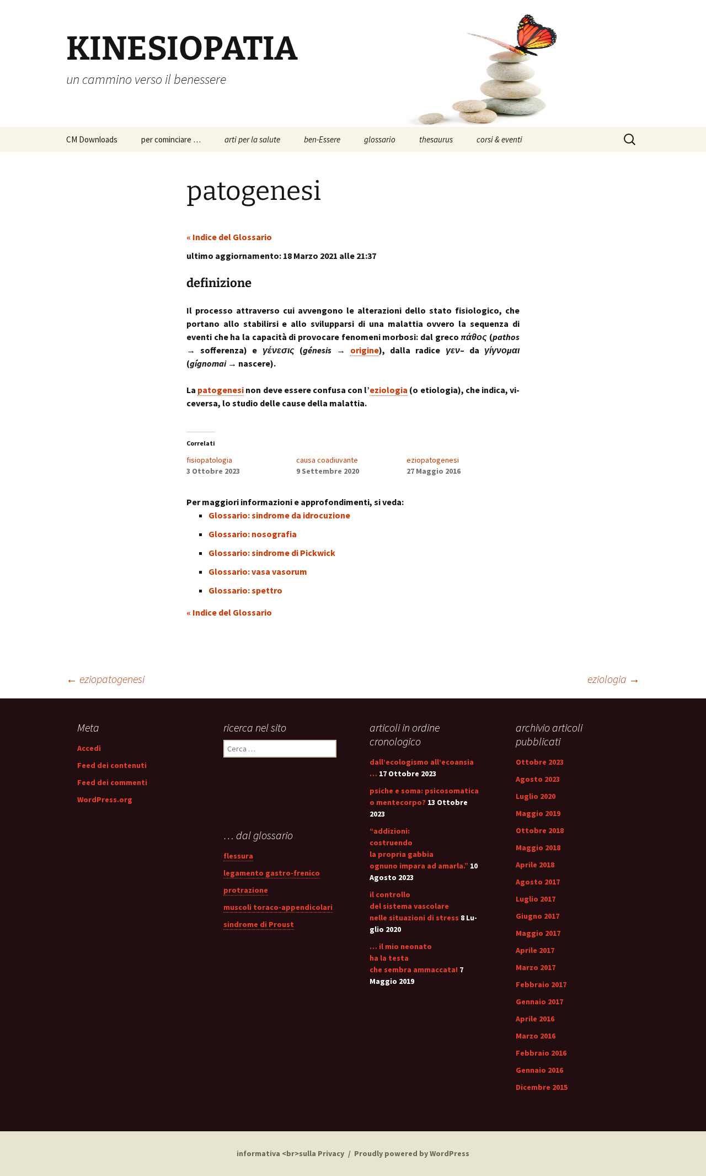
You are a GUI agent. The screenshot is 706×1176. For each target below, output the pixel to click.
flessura (238, 856)
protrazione (245, 890)
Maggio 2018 (538, 847)
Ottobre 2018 (540, 830)
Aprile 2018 (535, 865)
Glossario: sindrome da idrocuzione (279, 515)
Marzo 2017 (535, 967)
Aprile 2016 (535, 1019)
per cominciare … (171, 139)
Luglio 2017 (535, 899)
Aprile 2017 (535, 950)
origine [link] (364, 350)
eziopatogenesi (433, 460)
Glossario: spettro (245, 590)
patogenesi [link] (220, 389)
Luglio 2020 (535, 796)
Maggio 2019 (538, 813)
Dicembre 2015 (542, 1087)
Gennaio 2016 (539, 1070)
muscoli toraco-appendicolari (278, 907)
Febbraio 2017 (541, 984)
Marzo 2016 (535, 1036)
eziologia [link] (389, 389)
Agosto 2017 (538, 882)
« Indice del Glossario (229, 236)
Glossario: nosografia (252, 533)
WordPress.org (104, 799)
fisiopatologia (209, 460)
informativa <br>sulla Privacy (290, 1153)
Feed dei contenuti (112, 765)
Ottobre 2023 (540, 762)
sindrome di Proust (258, 924)
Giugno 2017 (537, 916)
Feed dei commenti (112, 782)
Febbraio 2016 (541, 1053)
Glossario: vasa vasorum (257, 571)
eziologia (613, 679)
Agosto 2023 (538, 779)
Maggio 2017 (538, 933)
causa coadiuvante (327, 460)
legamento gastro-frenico (271, 873)
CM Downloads (91, 139)
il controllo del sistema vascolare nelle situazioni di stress (414, 906)
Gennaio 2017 (539, 1002)
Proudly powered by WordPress (411, 1153)
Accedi (89, 748)
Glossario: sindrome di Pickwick (271, 552)
